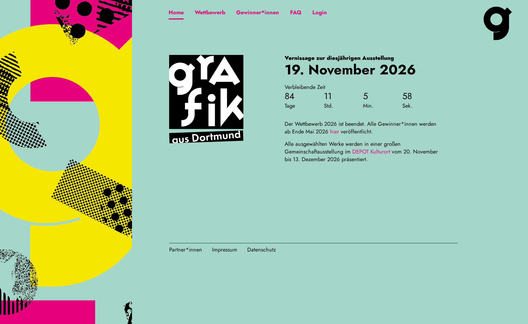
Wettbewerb (210, 12)
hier (334, 132)
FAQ (295, 12)
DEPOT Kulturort (371, 152)
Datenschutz (261, 250)
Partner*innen (185, 250)
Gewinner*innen (257, 12)
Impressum (224, 250)
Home (176, 12)
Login (319, 12)
